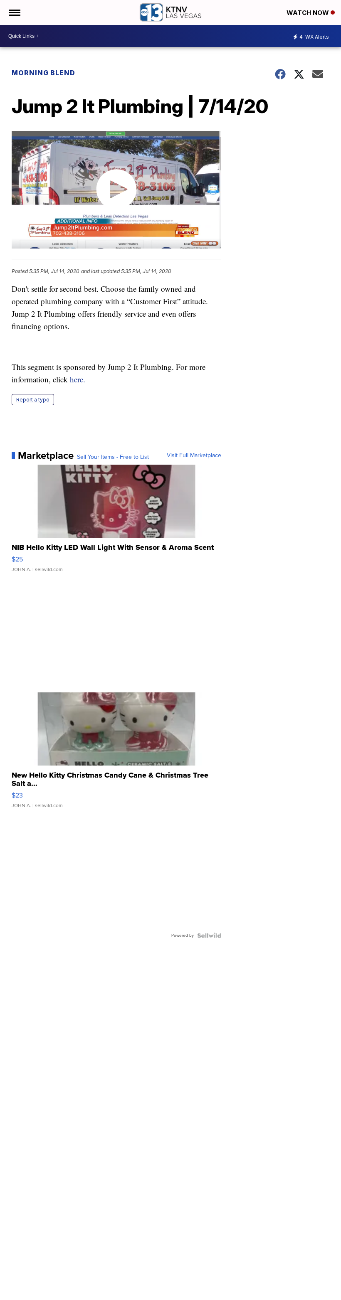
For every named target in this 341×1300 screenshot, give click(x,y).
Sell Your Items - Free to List (113, 457)
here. (77, 379)
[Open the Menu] (14, 12)
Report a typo (32, 399)
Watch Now (309, 13)
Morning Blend (43, 73)
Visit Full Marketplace (194, 455)
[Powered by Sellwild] (209, 935)
